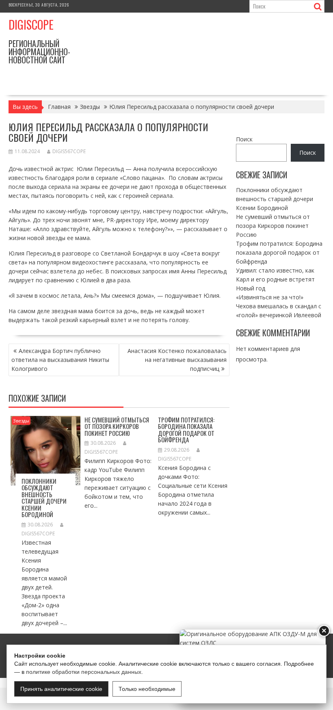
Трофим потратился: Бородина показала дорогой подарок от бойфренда (186, 429)
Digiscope (31, 24)
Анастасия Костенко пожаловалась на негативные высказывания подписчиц (177, 359)
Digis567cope (69, 151)
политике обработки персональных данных (83, 672)
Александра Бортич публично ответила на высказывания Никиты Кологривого (60, 359)
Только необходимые (147, 689)
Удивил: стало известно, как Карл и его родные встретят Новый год (275, 279)
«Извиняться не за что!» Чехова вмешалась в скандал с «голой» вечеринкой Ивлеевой (278, 306)
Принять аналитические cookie (61, 689)
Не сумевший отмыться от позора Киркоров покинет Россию (116, 426)
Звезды (21, 421)
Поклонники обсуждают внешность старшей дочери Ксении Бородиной (44, 497)
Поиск (244, 139)
